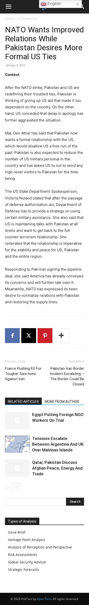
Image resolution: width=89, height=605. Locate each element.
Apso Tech (44, 599)
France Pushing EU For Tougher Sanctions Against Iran (23, 373)
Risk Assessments (22, 554)
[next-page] (16, 487)
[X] (28, 335)
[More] (61, 335)
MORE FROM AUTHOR (62, 402)
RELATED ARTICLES (23, 402)
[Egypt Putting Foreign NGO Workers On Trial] (17, 420)
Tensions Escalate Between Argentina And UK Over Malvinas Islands (58, 444)
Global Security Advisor (27, 562)
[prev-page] (8, 487)
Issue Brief (16, 532)
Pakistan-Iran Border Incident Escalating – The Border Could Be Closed (67, 376)
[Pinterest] (45, 335)
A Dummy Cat (27, 18)
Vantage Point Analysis (26, 539)
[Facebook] (12, 335)
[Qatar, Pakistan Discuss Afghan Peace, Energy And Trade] (17, 468)
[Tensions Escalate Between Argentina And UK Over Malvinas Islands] (17, 444)
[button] (8, 6)
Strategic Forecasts (23, 569)
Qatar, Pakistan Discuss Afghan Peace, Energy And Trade (57, 468)
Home (9, 18)
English (53, 3)
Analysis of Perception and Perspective (40, 547)
